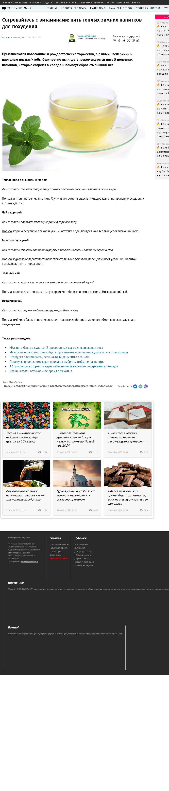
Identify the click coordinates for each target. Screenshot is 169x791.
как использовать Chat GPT (124, 2)
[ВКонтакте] (115, 40)
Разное (6, 37)
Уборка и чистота (148, 8)
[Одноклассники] (119, 40)
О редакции (55, 551)
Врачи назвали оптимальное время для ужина (41, 371)
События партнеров (84, 562)
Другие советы (82, 558)
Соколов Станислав (86, 36)
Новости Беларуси (74, 8)
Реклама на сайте (58, 558)
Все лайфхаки (81, 544)
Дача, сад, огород (121, 8)
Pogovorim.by (17, 537)
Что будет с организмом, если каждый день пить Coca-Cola (49, 357)
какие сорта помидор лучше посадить (27, 2)
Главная (52, 8)
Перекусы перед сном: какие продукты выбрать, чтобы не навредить (56, 362)
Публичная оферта (59, 548)
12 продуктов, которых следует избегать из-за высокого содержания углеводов (64, 366)
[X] (129, 40)
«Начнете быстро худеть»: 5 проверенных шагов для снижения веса (56, 348)
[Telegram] (124, 40)
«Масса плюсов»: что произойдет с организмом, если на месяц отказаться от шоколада (69, 352)
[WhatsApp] (138, 40)
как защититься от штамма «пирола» (79, 2)
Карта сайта (55, 555)
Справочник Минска (59, 544)
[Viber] (133, 40)
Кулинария (97, 8)
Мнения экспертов (84, 565)
